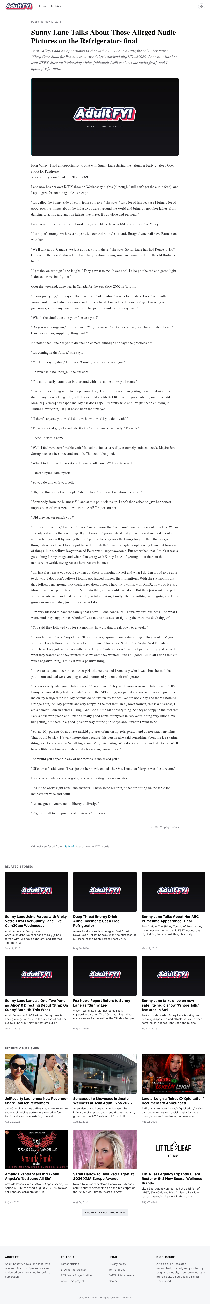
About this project (72, 1281)
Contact (114, 1281)
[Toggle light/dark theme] (201, 6)
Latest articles (70, 1264)
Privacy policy (117, 1264)
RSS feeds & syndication (76, 1275)
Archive (55, 6)
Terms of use (117, 1269)
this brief (68, 846)
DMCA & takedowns (121, 1275)
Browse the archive (73, 1269)
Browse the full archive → (105, 1212)
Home (42, 6)
